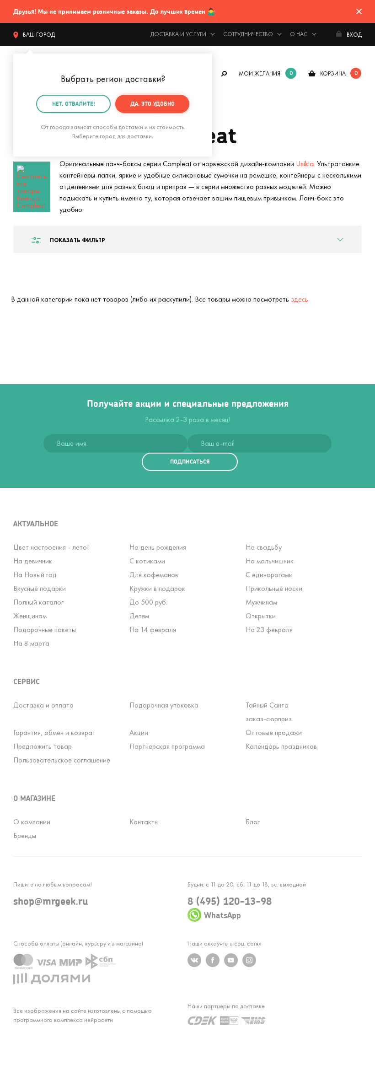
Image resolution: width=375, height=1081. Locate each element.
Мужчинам (261, 602)
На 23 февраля (269, 629)
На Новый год (35, 574)
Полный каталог (38, 602)
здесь (299, 299)
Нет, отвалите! (73, 103)
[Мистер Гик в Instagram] (249, 960)
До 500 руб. (148, 602)
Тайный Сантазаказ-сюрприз (269, 712)
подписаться (189, 461)
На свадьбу (264, 547)
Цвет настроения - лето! (51, 547)
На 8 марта (31, 643)
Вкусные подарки (39, 588)
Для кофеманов (153, 574)
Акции (138, 732)
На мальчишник (270, 561)
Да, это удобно (152, 103)
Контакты (144, 822)
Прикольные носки (274, 588)
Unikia (305, 163)
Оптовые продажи (274, 732)
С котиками (147, 561)
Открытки (261, 616)
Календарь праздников (281, 746)
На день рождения (157, 547)
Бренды (24, 835)
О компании (31, 822)
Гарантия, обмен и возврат (54, 732)
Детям (139, 616)
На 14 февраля (152, 629)
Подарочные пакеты (44, 629)
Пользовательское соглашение (61, 760)
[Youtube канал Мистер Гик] (231, 960)
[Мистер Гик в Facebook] (213, 960)
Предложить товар (42, 746)
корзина (333, 73)
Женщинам (30, 616)
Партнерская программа (167, 746)
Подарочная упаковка (163, 705)
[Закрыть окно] (359, 11)
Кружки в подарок (157, 588)
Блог (253, 822)
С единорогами (269, 574)
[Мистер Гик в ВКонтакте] (194, 960)
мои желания (259, 73)
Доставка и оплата (43, 705)
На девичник (32, 561)
